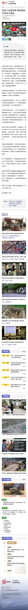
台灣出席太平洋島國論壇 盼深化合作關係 (13, 454)
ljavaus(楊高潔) (6, 18)
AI (6, 344)
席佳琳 (16, 259)
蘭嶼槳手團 (11, 237)
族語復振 (10, 344)
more (9, 570)
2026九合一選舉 (9, 259)
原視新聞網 (12, 3)
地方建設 (11, 203)
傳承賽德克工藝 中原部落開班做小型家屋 (13, 321)
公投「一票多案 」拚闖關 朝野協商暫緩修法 (13, 415)
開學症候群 (8, 302)
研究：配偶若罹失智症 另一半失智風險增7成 (18, 356)
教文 (14, 201)
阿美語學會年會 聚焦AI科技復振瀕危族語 (13, 342)
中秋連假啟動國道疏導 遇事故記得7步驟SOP (14, 434)
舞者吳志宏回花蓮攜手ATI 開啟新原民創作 (13, 278)
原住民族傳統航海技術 (14, 236)
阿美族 (14, 344)
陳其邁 (14, 205)
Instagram (4, 607)
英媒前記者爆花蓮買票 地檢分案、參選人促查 (14, 257)
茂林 (10, 205)
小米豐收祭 (17, 203)
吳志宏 (7, 280)
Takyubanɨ (19, 201)
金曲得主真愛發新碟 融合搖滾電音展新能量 (18, 364)
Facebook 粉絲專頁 (6, 603)
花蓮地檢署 (21, 259)
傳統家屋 (8, 323)
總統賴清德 (5, 237)
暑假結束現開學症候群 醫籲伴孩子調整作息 (13, 299)
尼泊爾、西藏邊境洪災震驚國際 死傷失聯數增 (14, 473)
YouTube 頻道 (5, 605)
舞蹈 (11, 280)
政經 (10, 201)
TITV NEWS (11, 1)
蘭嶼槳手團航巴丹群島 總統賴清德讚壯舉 (13, 233)
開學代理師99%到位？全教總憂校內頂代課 (18, 385)
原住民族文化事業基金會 (7, 601)
